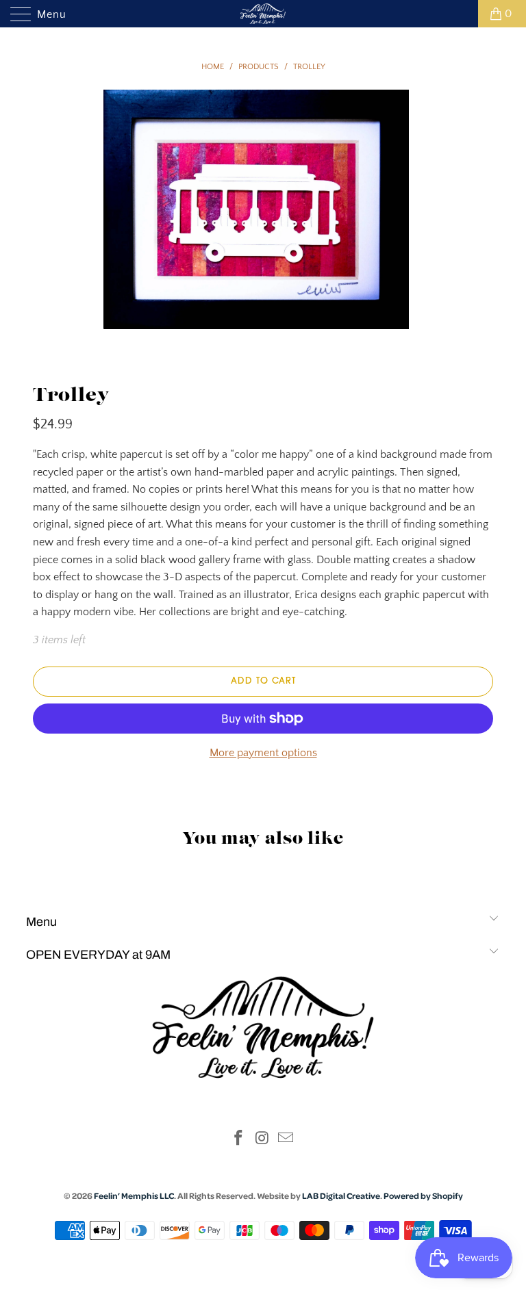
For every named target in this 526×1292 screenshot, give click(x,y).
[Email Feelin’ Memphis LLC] (286, 1139)
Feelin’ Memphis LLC (134, 1195)
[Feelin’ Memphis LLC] (263, 13)
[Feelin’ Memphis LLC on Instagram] (262, 1139)
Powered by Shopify (423, 1195)
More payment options (263, 753)
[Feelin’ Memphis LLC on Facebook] (238, 1139)
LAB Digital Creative (341, 1195)
